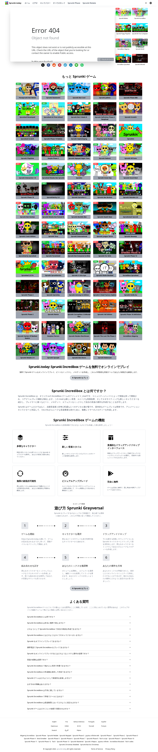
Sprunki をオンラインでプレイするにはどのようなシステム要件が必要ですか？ (58, 653)
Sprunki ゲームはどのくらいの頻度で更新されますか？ (48, 708)
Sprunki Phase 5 (54, 738)
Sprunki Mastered (77, 741)
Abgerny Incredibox (27, 735)
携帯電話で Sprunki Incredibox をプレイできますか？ (48, 647)
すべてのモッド (59, 3)
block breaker (42, 738)
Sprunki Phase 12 (44, 741)
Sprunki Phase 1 (106, 735)
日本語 (67, 726)
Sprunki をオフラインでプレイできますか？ (44, 641)
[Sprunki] (6, 3)
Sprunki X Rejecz (91, 741)
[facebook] (48, 65)
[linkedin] (71, 65)
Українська (54, 726)
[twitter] (43, 65)
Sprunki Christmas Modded (69, 745)
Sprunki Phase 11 (31, 741)
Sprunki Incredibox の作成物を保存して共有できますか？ (49, 672)
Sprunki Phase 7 (79, 738)
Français (103, 726)
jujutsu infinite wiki (92, 735)
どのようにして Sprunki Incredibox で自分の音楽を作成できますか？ (54, 629)
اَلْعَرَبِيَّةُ (66, 730)
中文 (66, 722)
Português (91, 722)
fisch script (103, 738)
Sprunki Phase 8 (92, 738)
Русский (91, 726)
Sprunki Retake (89, 3)
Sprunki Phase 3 (132, 735)
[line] (76, 65)
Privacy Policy (110, 749)
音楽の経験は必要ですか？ (37, 659)
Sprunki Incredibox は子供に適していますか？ (45, 690)
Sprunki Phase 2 (119, 735)
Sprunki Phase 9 (114, 738)
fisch (54, 741)
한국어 (79, 726)
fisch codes (129, 741)
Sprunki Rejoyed (65, 735)
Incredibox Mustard (117, 741)
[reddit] (54, 65)
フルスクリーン (107, 59)
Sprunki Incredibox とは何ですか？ (41, 617)
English (54, 722)
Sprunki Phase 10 (128, 738)
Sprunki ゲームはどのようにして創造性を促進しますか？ (49, 678)
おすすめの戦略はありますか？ (39, 684)
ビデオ (35, 3)
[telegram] (65, 65)
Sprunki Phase (74, 3)
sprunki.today (62, 749)
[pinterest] (59, 65)
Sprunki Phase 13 (63, 741)
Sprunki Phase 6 (66, 738)
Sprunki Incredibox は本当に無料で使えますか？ (46, 623)
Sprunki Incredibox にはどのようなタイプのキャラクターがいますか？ (55, 635)
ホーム (27, 3)
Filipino (79, 730)
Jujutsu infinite (103, 741)
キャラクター (45, 3)
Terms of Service (97, 749)
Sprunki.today (15, 3)
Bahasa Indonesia (79, 722)
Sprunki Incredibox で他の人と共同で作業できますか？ (49, 666)
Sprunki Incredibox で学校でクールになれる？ (45, 696)
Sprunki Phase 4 (30, 738)
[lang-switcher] (151, 3)
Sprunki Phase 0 (78, 735)
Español (103, 722)
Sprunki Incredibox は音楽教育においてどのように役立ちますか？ (53, 702)
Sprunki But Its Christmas (89, 745)
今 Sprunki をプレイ (80, 378)
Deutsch (54, 730)
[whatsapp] (82, 65)
